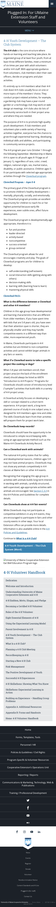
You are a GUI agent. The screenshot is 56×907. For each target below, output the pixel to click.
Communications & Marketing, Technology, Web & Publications (28, 784)
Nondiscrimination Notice (28, 880)
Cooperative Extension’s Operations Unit (28, 767)
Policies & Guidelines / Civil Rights (28, 752)
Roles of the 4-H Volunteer (19, 612)
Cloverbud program (36, 176)
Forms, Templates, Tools (28, 737)
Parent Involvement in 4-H (19, 629)
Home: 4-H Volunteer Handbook (22, 718)
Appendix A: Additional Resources (23, 706)
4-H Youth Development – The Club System (24, 636)
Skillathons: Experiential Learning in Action (25, 691)
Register (28, 863)
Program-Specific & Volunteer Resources (28, 759)
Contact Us (28, 896)
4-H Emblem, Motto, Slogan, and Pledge (26, 600)
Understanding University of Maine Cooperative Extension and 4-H (24, 593)
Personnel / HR (28, 744)
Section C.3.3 (40, 490)
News (28, 852)
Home (28, 729)
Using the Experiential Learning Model (26, 623)
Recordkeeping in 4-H (17, 655)
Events (28, 858)
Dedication (11, 580)
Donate (28, 869)
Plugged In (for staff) (28, 891)
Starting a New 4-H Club (18, 660)
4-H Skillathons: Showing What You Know (27, 683)
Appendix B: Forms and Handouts (23, 712)
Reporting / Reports (28, 774)
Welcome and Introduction (19, 586)
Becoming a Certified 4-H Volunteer (24, 606)
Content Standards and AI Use (28, 885)
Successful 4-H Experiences (20, 678)
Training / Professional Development (28, 792)
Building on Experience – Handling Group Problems (27, 700)
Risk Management (15, 666)
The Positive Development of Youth (24, 672)
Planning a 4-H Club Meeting (20, 649)
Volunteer (28, 874)
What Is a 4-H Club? (26, 538)
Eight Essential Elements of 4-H (22, 617)
